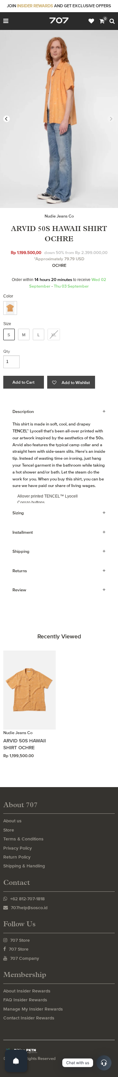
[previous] (6, 118)
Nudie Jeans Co (59, 216)
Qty (6, 351)
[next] (111, 118)
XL (53, 334)
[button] (71, 382)
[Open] (16, 1061)
